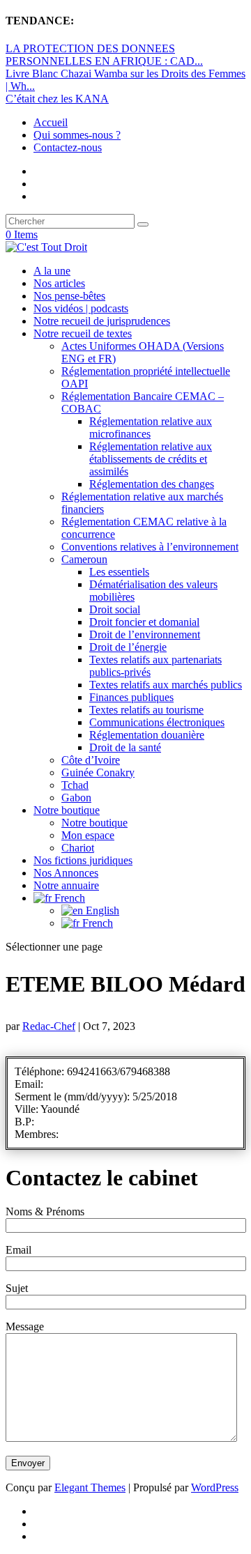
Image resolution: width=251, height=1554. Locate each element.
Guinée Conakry (98, 772)
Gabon (76, 797)
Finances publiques (131, 697)
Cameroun (84, 559)
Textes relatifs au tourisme (146, 710)
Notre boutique (66, 810)
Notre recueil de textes (82, 333)
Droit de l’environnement (144, 634)
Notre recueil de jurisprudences (101, 321)
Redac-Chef (48, 1026)
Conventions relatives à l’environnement (149, 547)
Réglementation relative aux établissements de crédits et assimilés (150, 458)
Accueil (50, 122)
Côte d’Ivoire (90, 760)
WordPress (214, 1487)
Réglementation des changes (151, 484)
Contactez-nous (67, 147)
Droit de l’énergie (128, 647)
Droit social (114, 609)
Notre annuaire (66, 885)
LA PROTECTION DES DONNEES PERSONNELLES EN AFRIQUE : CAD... (104, 55)
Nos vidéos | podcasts (80, 308)
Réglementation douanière (146, 735)
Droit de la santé (125, 747)
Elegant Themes (90, 1487)
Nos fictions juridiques (82, 860)
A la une (51, 271)
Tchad (75, 785)
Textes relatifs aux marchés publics (165, 685)
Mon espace (87, 835)
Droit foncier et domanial (144, 622)
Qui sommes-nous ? (77, 135)
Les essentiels (119, 572)
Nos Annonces (65, 873)
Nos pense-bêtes (69, 296)
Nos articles (59, 283)
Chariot (77, 848)
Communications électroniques (157, 722)
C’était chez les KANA (57, 99)
